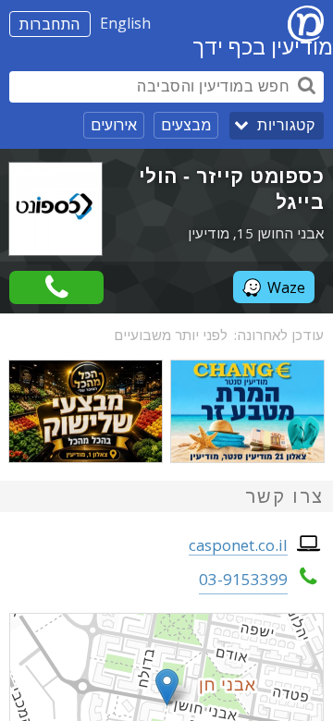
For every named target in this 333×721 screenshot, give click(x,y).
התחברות (49, 24)
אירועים (114, 125)
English (125, 23)
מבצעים (186, 125)
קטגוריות (285, 125)
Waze (286, 287)
